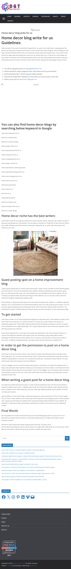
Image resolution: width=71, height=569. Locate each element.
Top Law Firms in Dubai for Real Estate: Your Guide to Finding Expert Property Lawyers (28, 467)
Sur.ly (12, 552)
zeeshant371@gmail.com (28, 79)
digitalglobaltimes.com (9, 547)
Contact (10, 21)
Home (9, 16)
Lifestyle (26, 16)
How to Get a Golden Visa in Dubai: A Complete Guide (18, 453)
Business (17, 16)
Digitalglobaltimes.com (34, 69)
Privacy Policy (5, 514)
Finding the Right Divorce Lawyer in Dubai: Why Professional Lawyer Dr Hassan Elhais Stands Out (31, 456)
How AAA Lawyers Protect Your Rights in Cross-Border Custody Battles (23, 470)
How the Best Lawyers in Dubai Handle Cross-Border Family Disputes (22, 476)
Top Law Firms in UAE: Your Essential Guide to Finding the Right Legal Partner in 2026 (27, 473)
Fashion (35, 16)
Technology (45, 16)
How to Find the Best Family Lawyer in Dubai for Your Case (19, 464)
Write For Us (5, 526)
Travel (63, 16)
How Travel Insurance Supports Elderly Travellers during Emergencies (23, 450)
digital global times (59, 415)
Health (55, 16)
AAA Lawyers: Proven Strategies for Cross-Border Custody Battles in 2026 (23, 479)
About (3, 522)
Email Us (4, 530)
